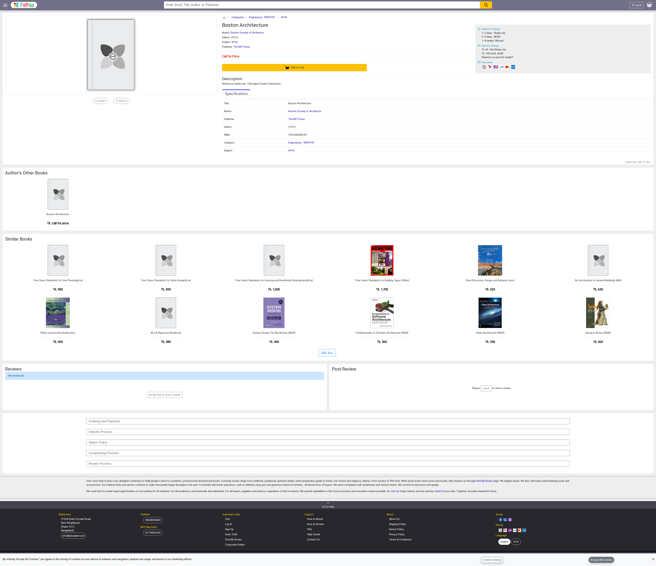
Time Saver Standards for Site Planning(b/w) (58, 280)
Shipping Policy (397, 524)
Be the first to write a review (164, 394)
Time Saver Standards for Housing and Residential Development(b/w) (274, 280)
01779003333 (152, 532)
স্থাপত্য (284, 17)
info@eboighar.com (74, 535)
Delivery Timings (491, 29)
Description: (232, 79)
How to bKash (315, 519)
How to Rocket (315, 524)
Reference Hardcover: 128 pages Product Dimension (251, 83)
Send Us (439, 491)
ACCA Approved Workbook (166, 332)
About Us (394, 519)
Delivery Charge (490, 45)
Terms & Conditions (400, 539)
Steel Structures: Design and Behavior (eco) (490, 280)
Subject (228, 150)
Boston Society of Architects (247, 32)
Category (229, 142)
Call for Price (230, 56)
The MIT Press (242, 46)
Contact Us (313, 539)
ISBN (226, 134)
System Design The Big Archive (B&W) (274, 332)
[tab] (236, 94)
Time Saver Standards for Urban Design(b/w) (166, 280)
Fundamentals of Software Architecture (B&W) (382, 332)
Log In (638, 5)
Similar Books (18, 239)
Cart (227, 519)
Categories (237, 17)
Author (228, 111)
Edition (227, 126)
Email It (101, 100)
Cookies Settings (492, 559)
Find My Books (484, 480)
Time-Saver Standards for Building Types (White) (382, 280)
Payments (487, 62)
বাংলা (516, 541)
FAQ (309, 529)
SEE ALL (327, 353)
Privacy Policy (397, 534)
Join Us (395, 491)
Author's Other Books (26, 172)
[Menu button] (5, 5)
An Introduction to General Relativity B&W (598, 280)
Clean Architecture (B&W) (490, 332)
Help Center (313, 534)
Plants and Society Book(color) (57, 332)
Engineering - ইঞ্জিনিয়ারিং (262, 17)
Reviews (13, 369)
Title (226, 103)
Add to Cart (297, 67)
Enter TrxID (231, 534)
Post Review (344, 369)
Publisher (229, 119)
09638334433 (152, 520)
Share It (122, 100)
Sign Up (229, 529)
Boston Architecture (245, 25)
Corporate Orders (235, 544)
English (504, 541)
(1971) (292, 126)
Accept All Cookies (601, 559)
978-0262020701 (297, 134)
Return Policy (396, 529)
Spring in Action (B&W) (598, 332)
